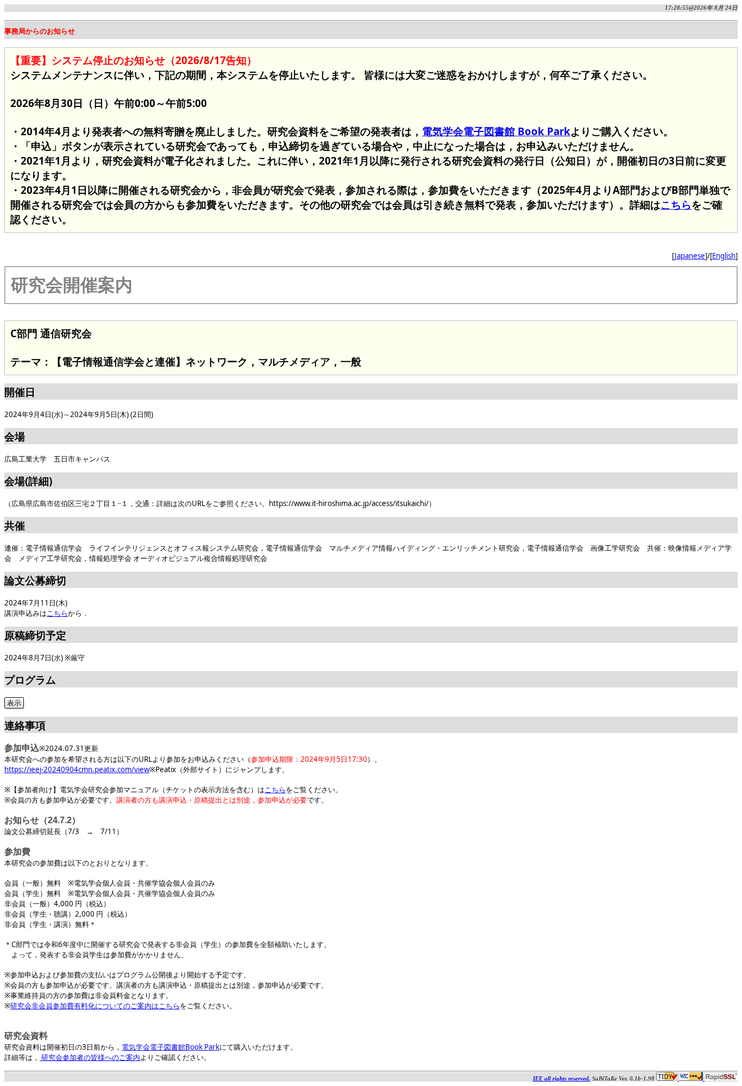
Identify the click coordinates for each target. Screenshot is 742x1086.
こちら (676, 204)
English (723, 256)
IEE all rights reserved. (561, 1079)
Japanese (690, 256)
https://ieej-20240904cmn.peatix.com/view (76, 769)
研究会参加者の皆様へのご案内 (90, 1057)
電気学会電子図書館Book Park (170, 1047)
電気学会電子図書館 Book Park (496, 131)
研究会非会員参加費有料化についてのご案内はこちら (95, 1006)
